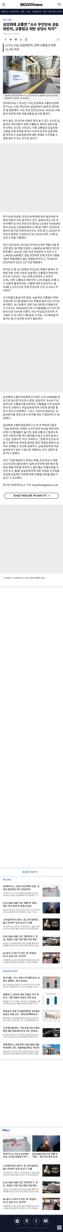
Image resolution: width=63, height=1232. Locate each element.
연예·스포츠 (57, 12)
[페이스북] (5, 39)
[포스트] (26, 1221)
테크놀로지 (36, 12)
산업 (28, 12)
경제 (22, 12)
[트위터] (10, 39)
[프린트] (26, 39)
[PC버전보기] (45, 1221)
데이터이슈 (14, 12)
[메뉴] (3, 4)
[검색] (59, 4)
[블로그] (17, 1221)
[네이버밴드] (20, 39)
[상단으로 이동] (59, 1227)
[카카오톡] (15, 39)
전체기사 (4, 12)
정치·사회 (47, 12)
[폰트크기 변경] (57, 39)
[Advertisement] (31, 177)
